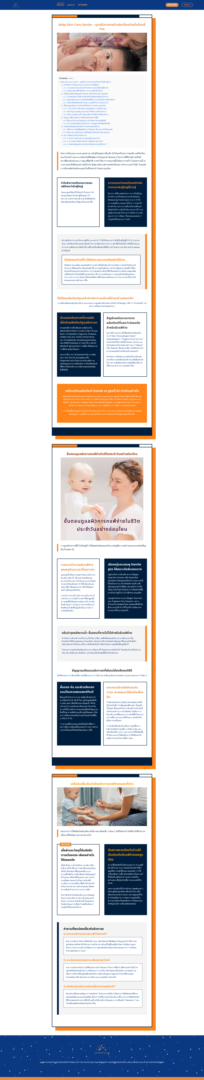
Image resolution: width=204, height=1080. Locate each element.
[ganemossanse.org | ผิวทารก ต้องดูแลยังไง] (32, 5)
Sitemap (82, 5)
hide (70, 78)
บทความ (71, 5)
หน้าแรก (60, 5)
